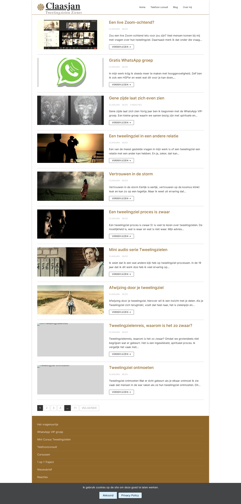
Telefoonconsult (47, 447)
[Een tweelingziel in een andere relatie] (70, 148)
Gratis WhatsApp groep (131, 60)
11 (75, 407)
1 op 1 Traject (45, 462)
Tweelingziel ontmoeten (131, 367)
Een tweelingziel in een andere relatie (143, 136)
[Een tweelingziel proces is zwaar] (70, 224)
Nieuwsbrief (44, 469)
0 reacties (136, 105)
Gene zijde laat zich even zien (136, 98)
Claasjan (63, 5)
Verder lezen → (121, 46)
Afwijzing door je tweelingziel (136, 287)
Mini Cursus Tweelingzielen (54, 439)
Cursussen (43, 454)
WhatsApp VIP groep (50, 432)
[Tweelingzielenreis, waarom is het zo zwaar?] (70, 340)
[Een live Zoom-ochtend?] (70, 34)
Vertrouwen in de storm (131, 174)
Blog (125, 29)
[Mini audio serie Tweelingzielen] (70, 262)
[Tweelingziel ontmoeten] (70, 379)
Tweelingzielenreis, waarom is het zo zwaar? (150, 325)
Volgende (89, 407)
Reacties (42, 477)
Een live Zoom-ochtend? (131, 22)
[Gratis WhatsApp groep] (70, 72)
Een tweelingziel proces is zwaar (139, 211)
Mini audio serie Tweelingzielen (138, 249)
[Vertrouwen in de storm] (70, 186)
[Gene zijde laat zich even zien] (70, 110)
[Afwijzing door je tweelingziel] (70, 299)
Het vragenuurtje (47, 424)
